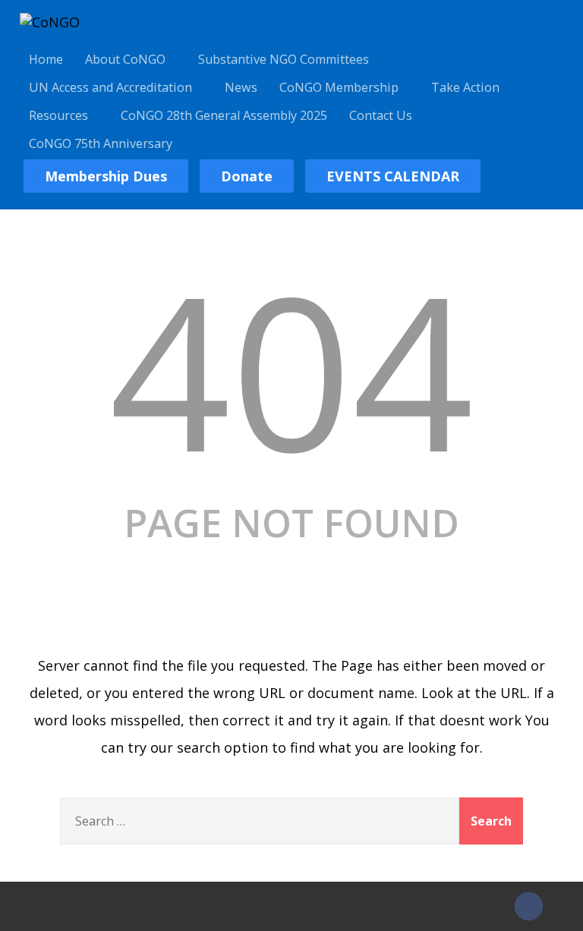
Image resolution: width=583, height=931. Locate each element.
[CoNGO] (50, 22)
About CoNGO (125, 59)
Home (46, 59)
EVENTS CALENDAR (392, 176)
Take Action (465, 87)
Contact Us (380, 115)
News (241, 87)
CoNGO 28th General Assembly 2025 (224, 115)
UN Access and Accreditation (110, 87)
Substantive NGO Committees (283, 59)
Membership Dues (106, 176)
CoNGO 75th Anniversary (100, 143)
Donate (247, 176)
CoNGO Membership (339, 87)
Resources (58, 115)
